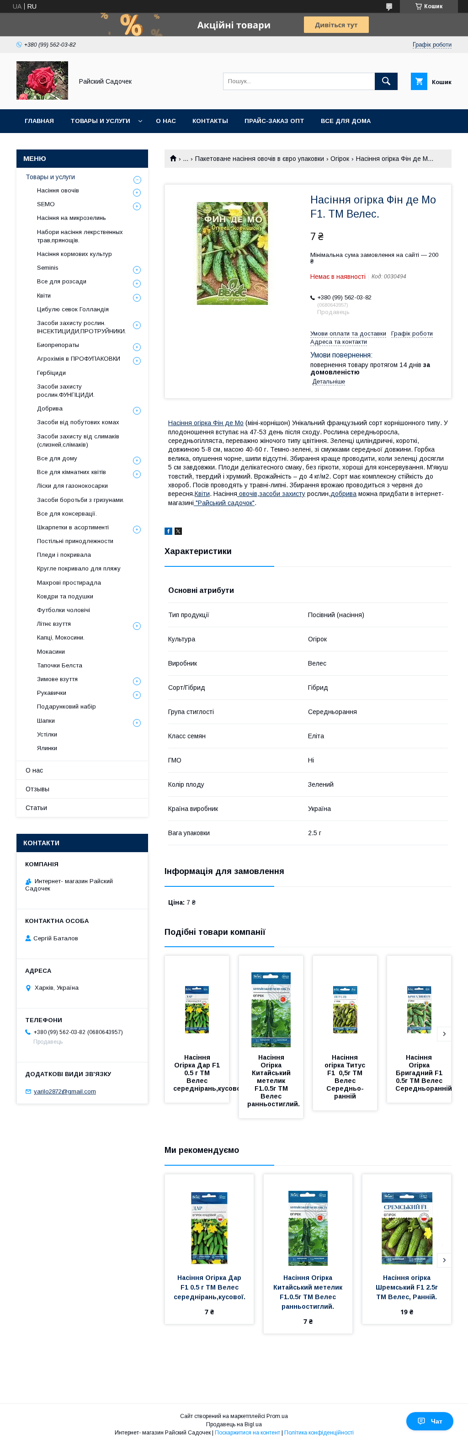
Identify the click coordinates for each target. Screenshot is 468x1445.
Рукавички (51, 692)
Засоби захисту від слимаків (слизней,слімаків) (78, 440)
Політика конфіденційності (319, 1432)
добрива (343, 493)
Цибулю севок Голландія (73, 309)
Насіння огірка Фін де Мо (206, 423)
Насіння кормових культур (74, 254)
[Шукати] (386, 81)
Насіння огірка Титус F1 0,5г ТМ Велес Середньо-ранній (345, 1077)
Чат (436, 1421)
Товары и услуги (100, 120)
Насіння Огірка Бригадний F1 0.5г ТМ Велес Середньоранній (423, 1073)
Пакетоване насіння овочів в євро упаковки (259, 158)
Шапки (46, 720)
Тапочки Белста (59, 665)
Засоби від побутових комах (78, 422)
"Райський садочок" (224, 503)
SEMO (46, 204)
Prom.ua (277, 1416)
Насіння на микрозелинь (71, 217)
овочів (247, 493)
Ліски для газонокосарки (72, 485)
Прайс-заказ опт (274, 120)
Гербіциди (51, 372)
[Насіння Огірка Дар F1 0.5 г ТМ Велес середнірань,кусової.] (197, 1001)
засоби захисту (282, 493)
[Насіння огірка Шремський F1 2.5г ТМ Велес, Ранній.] (406, 1220)
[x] (178, 532)
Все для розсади (61, 281)
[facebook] (168, 532)
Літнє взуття (54, 623)
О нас (166, 120)
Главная (39, 120)
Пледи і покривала (64, 554)
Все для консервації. (67, 513)
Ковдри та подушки (65, 596)
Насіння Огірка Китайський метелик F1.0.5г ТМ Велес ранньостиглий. (273, 1081)
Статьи (36, 807)
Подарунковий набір (66, 706)
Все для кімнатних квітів (71, 472)
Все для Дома (346, 120)
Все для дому (57, 458)
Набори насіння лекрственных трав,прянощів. (80, 236)
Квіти (202, 493)
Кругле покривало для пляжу (79, 568)
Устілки (47, 734)
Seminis (47, 267)
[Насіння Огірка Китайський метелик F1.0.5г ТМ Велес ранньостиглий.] (271, 1001)
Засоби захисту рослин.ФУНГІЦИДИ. (66, 390)
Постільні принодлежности (75, 541)
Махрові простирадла (69, 582)
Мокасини (51, 651)
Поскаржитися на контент (247, 1432)
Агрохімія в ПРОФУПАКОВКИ (78, 358)
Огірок (339, 158)
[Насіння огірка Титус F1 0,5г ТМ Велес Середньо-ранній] (345, 1001)
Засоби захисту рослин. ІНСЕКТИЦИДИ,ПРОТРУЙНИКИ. (81, 327)
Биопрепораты (58, 344)
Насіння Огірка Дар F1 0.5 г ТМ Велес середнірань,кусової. (209, 1073)
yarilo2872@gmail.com (65, 1091)
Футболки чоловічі (63, 610)
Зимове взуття (57, 679)
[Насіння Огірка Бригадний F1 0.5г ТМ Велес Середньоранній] (419, 1001)
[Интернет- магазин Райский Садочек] (42, 97)
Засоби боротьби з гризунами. (80, 499)
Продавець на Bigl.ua (234, 1424)
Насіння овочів (58, 190)
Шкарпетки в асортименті (73, 527)
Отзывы (37, 789)
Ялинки (47, 748)
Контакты (210, 120)
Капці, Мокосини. (61, 637)
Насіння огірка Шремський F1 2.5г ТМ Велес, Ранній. (408, 1287)
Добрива (50, 408)
